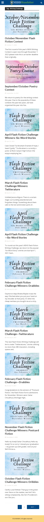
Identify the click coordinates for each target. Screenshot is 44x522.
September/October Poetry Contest (21, 88)
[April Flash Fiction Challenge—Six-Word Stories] (22, 219)
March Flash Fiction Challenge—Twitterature (19, 332)
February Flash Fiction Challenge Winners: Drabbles (22, 284)
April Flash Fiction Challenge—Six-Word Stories (21, 236)
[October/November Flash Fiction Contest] (22, 23)
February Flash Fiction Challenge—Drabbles (18, 380)
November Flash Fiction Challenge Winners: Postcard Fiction (22, 430)
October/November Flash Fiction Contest (20, 40)
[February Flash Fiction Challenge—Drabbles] (22, 364)
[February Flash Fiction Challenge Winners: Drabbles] (22, 268)
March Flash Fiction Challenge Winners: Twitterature (16, 186)
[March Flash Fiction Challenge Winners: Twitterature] (22, 168)
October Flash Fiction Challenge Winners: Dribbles (21, 480)
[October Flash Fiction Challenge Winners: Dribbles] (22, 464)
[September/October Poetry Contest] (22, 71)
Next (32, 507)
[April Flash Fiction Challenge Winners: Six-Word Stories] (22, 120)
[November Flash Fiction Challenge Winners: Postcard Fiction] (22, 412)
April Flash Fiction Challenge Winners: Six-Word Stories (21, 136)
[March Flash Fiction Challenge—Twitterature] (22, 316)
